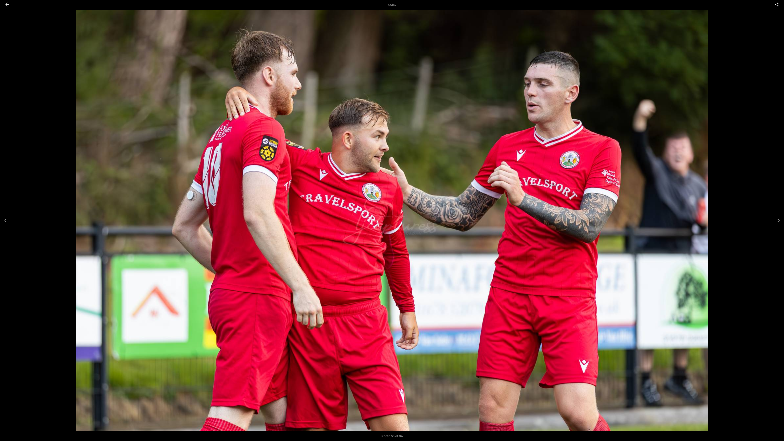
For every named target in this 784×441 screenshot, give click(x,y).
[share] (776, 5)
